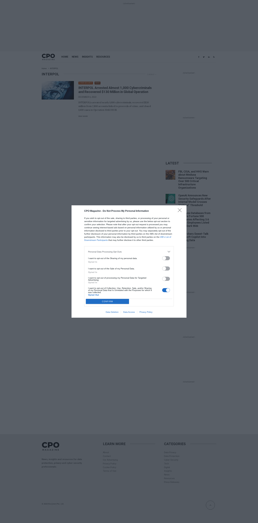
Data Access (129, 312)
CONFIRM (107, 301)
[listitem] (129, 251)
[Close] (180, 211)
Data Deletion (112, 312)
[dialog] (129, 261)
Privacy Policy (145, 312)
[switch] (166, 258)
